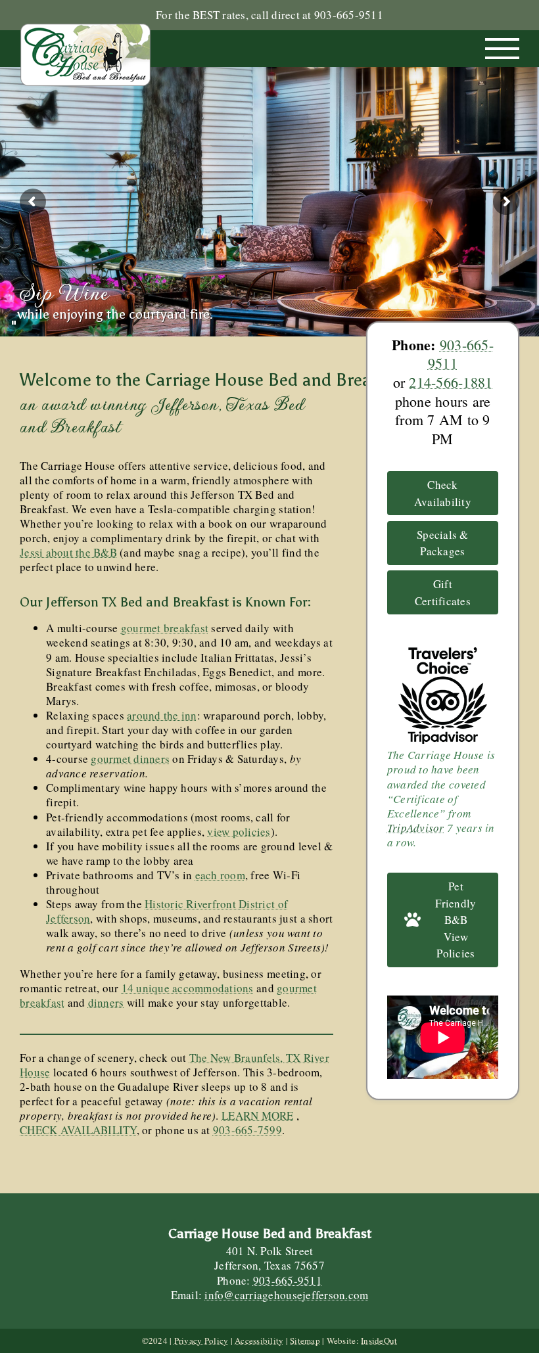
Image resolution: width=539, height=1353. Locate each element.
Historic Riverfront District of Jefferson (167, 911)
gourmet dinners (130, 758)
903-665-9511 (461, 354)
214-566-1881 (450, 382)
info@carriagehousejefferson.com (286, 1294)
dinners (106, 1002)
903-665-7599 (247, 1129)
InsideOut (379, 1340)
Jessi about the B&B (68, 552)
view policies (238, 831)
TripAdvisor (415, 827)
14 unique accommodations (188, 988)
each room (220, 875)
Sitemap (305, 1340)
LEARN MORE (258, 1115)
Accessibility (259, 1340)
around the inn (162, 715)
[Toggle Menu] (503, 48)
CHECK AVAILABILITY (78, 1129)
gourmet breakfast (164, 627)
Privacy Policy (201, 1340)
